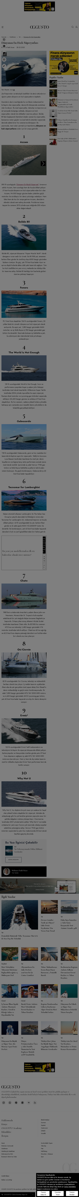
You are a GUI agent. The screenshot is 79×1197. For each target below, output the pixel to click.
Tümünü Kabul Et (43, 1193)
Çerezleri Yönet (58, 1193)
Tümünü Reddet (71, 1193)
